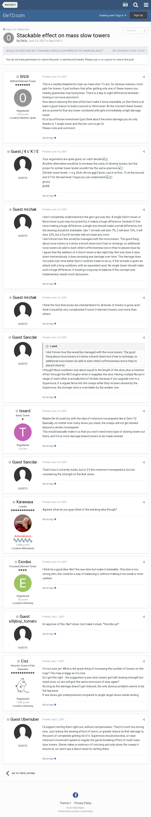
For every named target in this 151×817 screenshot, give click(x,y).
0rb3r (23, 40)
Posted (54, 76)
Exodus (24, 561)
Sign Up (138, 15)
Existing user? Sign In (112, 15)
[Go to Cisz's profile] (23, 686)
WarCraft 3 (56, 40)
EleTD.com (14, 15)
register (108, 59)
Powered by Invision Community (75, 811)
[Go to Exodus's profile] (23, 583)
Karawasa (24, 502)
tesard (24, 410)
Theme (64, 803)
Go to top (48, 137)
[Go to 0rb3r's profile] (8, 38)
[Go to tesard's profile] (23, 432)
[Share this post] (144, 76)
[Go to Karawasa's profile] (23, 523)
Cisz (25, 661)
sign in (97, 59)
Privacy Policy (83, 803)
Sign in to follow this (17, 29)
